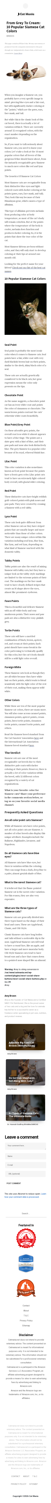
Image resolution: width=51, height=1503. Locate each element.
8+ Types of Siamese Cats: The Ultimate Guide (24, 1115)
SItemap (26, 1325)
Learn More (18, 53)
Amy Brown (10, 996)
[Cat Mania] (25, 14)
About (26, 1310)
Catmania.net (12, 1367)
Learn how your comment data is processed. (25, 1195)
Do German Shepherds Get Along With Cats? (22, 1079)
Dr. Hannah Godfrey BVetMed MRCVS (22, 1124)
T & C (26, 1315)
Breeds (10, 36)
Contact (26, 1305)
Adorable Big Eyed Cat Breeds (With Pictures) (22, 1044)
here (36, 737)
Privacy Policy (26, 1320)
